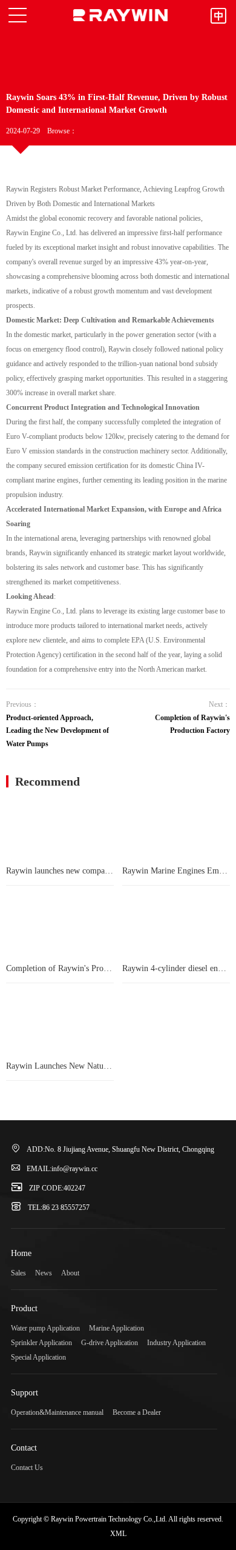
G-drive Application (109, 1342)
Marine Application (116, 1328)
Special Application (38, 1357)
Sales (18, 1273)
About (70, 1273)
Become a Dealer (137, 1412)
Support (24, 1392)
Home (21, 1253)
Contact (24, 1447)
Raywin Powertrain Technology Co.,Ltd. (120, 15)
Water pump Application (45, 1328)
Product (24, 1308)
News (43, 1273)
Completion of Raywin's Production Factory (192, 724)
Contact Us (27, 1467)
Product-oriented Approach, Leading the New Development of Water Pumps (57, 730)
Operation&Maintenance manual (57, 1412)
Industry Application (176, 1342)
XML (118, 1533)
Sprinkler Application (41, 1342)
